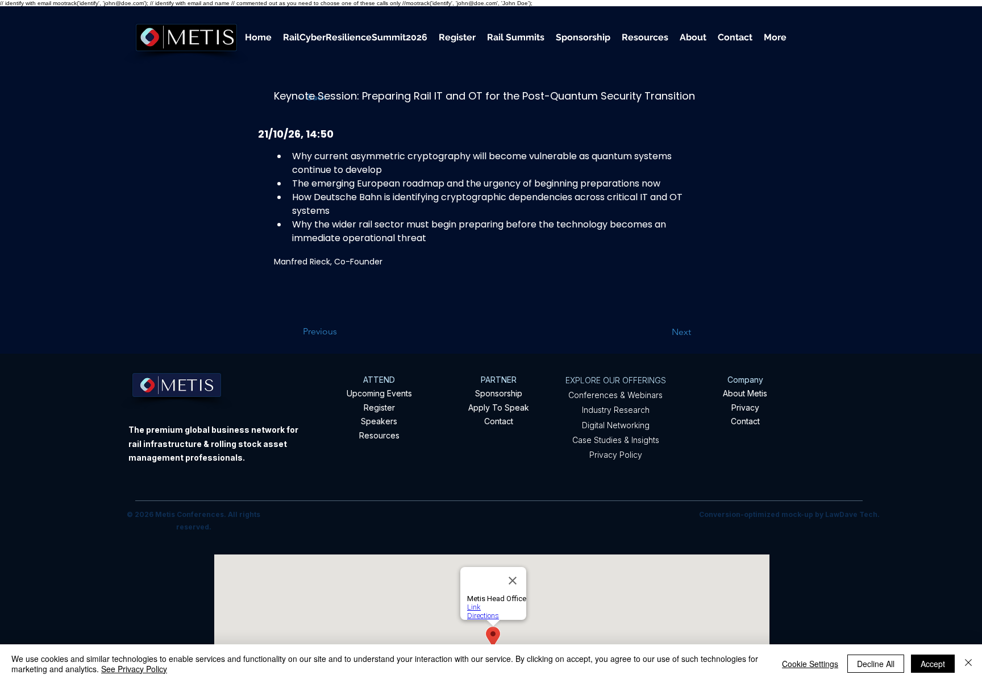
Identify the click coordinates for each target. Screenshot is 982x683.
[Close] (968, 663)
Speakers (379, 421)
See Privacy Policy (134, 668)
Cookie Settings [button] (810, 663)
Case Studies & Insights (615, 440)
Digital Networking (616, 425)
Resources (379, 435)
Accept (933, 663)
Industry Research (616, 410)
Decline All (875, 663)
